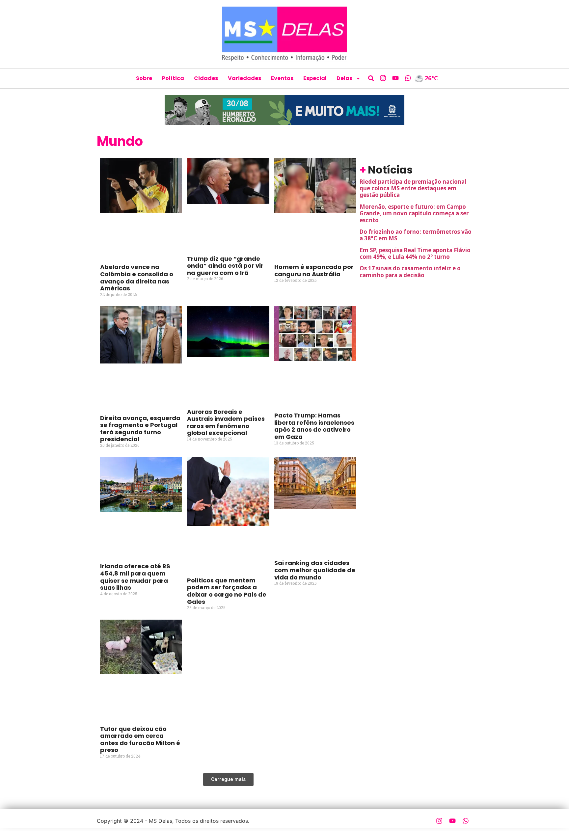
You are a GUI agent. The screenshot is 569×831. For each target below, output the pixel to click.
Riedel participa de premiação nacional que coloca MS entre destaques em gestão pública (413, 188)
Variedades (244, 78)
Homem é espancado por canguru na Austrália (314, 270)
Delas (344, 78)
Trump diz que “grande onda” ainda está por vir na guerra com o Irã (225, 266)
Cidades (206, 78)
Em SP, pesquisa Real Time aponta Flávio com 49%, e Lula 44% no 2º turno (415, 253)
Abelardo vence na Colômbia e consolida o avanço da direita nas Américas (136, 277)
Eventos (282, 78)
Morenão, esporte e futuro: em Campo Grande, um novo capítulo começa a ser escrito (414, 213)
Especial (315, 78)
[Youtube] (395, 78)
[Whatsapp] (408, 78)
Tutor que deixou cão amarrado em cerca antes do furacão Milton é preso (140, 739)
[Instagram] (383, 78)
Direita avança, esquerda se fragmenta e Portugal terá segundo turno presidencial (140, 428)
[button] (371, 78)
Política (173, 78)
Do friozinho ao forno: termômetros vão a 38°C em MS (416, 235)
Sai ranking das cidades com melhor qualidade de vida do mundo (314, 570)
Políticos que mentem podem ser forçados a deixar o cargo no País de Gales (226, 591)
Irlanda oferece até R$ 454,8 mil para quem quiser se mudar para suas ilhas (135, 577)
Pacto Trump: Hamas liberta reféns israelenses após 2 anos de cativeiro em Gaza (314, 426)
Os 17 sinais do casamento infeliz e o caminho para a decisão (410, 271)
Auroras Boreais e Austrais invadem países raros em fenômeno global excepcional (226, 422)
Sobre (144, 78)
